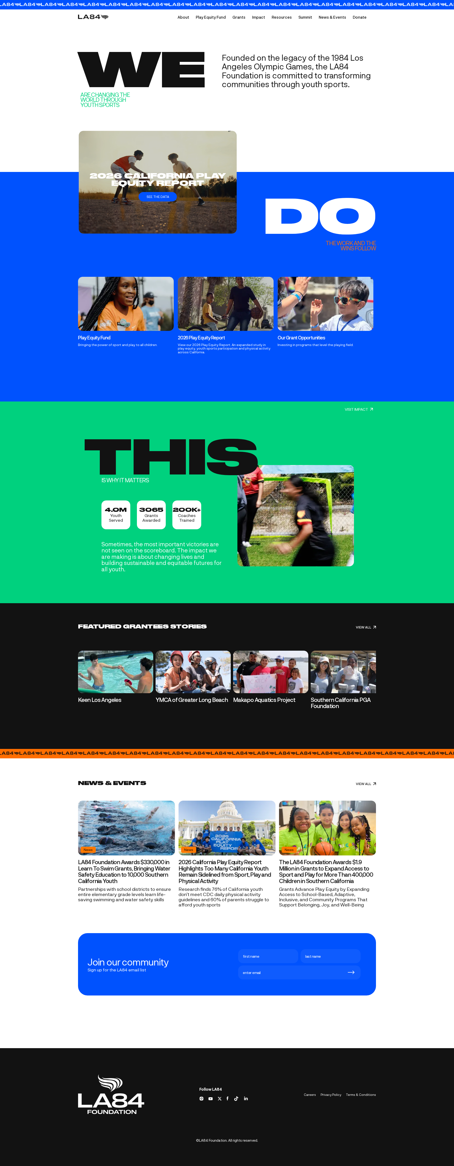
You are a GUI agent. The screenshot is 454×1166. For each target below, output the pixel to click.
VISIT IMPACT (356, 409)
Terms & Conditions (361, 1095)
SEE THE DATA (158, 197)
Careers (310, 1095)
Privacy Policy (331, 1095)
